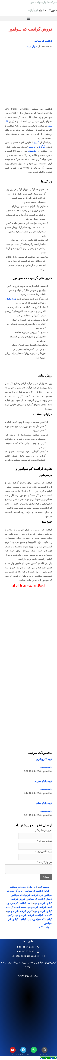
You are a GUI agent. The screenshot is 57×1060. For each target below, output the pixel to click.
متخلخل (32, 151)
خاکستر (32, 146)
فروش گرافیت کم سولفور (39, 899)
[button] (28, 18)
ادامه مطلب (46, 767)
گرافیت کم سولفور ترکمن (21, 915)
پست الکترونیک (43, 851)
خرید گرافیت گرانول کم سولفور (27, 895)
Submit (46, 877)
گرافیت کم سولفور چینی (40, 919)
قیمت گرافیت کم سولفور (19, 903)
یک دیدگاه (44, 927)
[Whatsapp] (34, 1050)
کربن (36, 142)
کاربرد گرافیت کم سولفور (19, 911)
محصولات (44, 887)
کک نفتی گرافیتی (43, 915)
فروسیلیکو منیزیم (43, 781)
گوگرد (42, 146)
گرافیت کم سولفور (42, 41)
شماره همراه (44, 841)
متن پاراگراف (44, 862)
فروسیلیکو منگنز (44, 803)
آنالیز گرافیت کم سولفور (36, 891)
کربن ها (34, 887)
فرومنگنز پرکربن (44, 759)
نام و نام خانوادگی (42, 830)
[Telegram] (23, 1050)
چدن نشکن (11, 298)
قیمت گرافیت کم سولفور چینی (36, 907)
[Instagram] (44, 1050)
